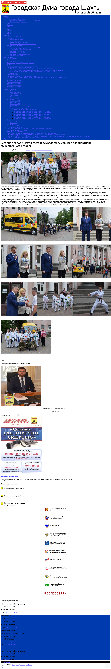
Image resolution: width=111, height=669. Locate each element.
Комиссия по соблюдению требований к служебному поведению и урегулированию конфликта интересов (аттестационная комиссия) (49, 136)
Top (2, 667)
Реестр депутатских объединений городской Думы (26, 47)
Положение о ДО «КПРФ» (18, 52)
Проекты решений (12, 58)
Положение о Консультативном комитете (23, 44)
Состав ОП (13, 96)
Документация (8, 57)
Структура (7, 35)
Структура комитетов (17, 41)
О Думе (6, 17)
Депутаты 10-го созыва (14, 80)
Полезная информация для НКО (20, 107)
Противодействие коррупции (13, 127)
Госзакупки (13, 73)
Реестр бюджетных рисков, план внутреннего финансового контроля (31, 68)
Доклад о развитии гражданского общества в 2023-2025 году (33, 118)
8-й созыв (10, 23)
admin (28, 150)
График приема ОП (13, 126)
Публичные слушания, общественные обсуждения (22, 66)
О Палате (10, 90)
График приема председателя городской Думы (25, 20)
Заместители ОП (15, 93)
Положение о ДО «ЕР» (17, 51)
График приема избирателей (16, 19)
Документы (10, 99)
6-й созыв (10, 26)
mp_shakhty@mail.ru (11, 642)
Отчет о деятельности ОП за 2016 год (25, 109)
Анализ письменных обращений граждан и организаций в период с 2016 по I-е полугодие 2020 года (38, 77)
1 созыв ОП (13, 121)
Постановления (12, 61)
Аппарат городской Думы (15, 55)
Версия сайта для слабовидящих (15, 2)
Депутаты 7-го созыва (14, 85)
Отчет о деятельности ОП (18, 108)
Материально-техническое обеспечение (19, 67)
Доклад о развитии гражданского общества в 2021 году (31, 115)
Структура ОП (14, 95)
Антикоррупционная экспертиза (17, 130)
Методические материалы (15, 131)
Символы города (12, 74)
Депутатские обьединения (15, 45)
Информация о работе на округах (42, 150)
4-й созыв (10, 29)
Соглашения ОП (15, 101)
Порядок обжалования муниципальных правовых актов (24, 76)
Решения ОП (14, 102)
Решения (9, 60)
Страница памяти (9, 139)
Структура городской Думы (19, 42)
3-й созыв (10, 30)
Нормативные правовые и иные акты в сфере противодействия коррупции (30, 128)
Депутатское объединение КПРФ (20, 49)
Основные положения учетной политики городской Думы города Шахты (33, 71)
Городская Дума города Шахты (22, 665)
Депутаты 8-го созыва (14, 83)
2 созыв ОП (13, 123)
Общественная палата (11, 89)
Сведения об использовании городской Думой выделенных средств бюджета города (37, 70)
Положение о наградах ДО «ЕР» (20, 54)
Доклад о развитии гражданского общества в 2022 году (31, 117)
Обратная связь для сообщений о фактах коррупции (23, 137)
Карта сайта (8, 662)
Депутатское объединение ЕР (19, 48)
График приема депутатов (18, 22)
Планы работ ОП (15, 105)
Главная (6, 16)
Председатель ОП (16, 92)
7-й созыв (10, 25)
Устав (9, 64)
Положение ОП (15, 104)
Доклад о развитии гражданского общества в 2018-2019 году (33, 112)
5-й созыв (10, 28)
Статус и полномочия (14, 36)
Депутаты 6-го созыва (14, 86)
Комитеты (10, 38)
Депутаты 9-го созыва (14, 82)
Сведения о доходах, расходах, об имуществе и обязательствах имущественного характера (36, 134)
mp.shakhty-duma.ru (10, 644)
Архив (9, 120)
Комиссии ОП (14, 98)
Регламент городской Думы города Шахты (20, 63)
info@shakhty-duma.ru (11, 612)
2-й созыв (10, 32)
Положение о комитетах (18, 39)
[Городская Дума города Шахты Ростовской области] (53, 13)
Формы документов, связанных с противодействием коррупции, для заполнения (32, 133)
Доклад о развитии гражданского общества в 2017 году (31, 111)
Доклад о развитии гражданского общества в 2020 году (31, 114)
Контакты (10, 88)
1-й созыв (10, 33)
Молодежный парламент (12, 79)
